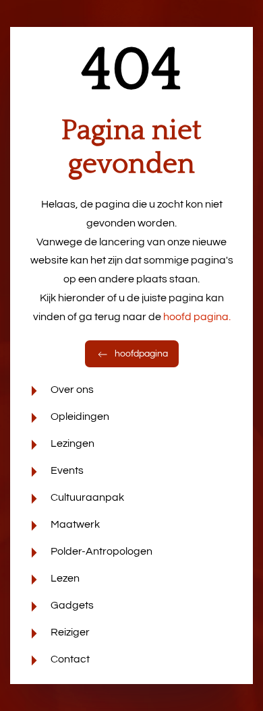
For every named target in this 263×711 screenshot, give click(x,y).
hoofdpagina (140, 354)
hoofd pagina (197, 316)
